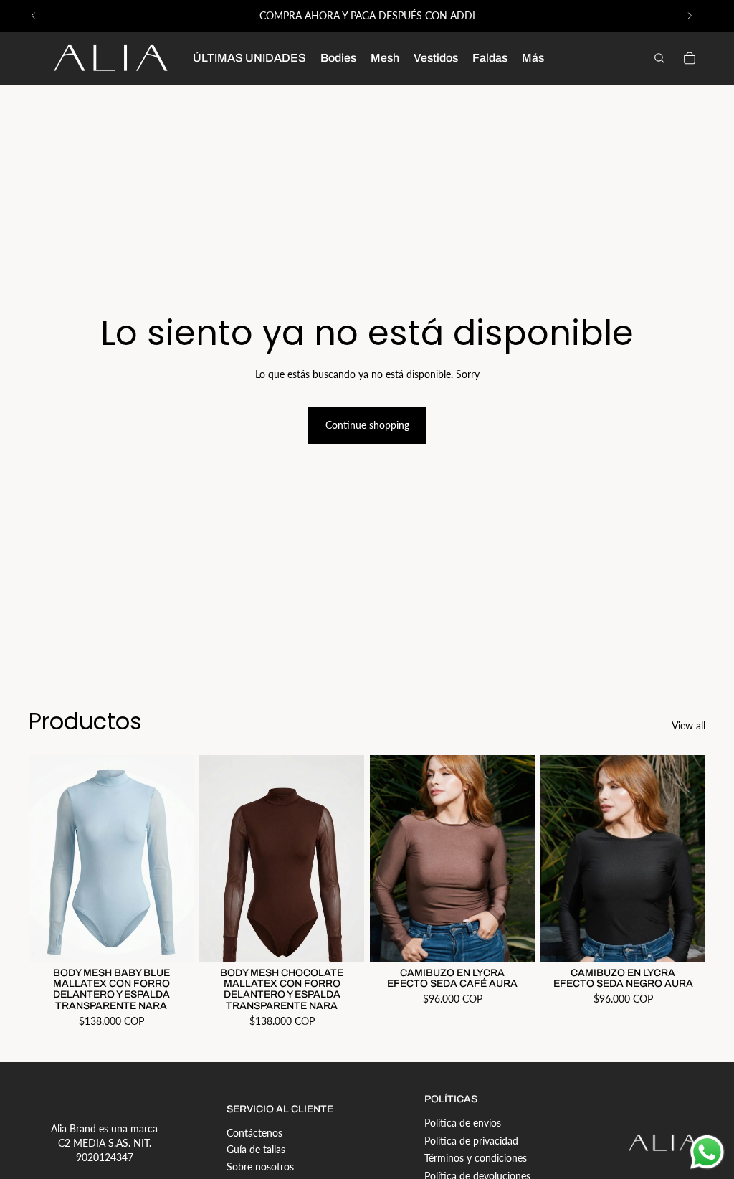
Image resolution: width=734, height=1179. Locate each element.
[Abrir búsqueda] (659, 58)
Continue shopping (367, 425)
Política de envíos (462, 1123)
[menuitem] (533, 58)
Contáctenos (254, 1133)
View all (688, 725)
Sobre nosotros (260, 1166)
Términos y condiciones (475, 1158)
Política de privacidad (471, 1141)
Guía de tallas (256, 1149)
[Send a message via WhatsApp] (707, 1152)
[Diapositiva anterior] (33, 16)
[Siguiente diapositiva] (689, 16)
